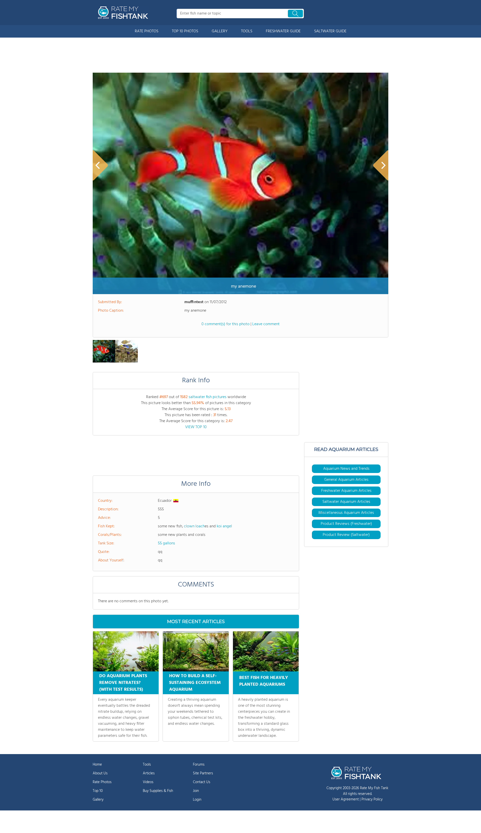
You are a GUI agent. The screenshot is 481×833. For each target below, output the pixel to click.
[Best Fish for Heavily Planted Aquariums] (266, 651)
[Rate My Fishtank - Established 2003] (124, 12)
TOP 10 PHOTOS (185, 31)
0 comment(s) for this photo (225, 324)
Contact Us (201, 782)
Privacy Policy (372, 799)
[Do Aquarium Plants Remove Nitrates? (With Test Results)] (126, 651)
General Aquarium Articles (346, 480)
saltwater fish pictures (207, 397)
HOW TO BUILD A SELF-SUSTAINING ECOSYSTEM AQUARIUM (195, 683)
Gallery (98, 800)
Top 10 (98, 791)
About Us (100, 773)
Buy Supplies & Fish (158, 791)
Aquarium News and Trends (346, 468)
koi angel (224, 526)
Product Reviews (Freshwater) (346, 524)
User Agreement (345, 799)
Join (196, 791)
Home (97, 765)
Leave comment (266, 324)
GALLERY (219, 31)
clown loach (194, 526)
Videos (148, 782)
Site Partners (203, 773)
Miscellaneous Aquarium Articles (346, 513)
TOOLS (246, 31)
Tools (147, 765)
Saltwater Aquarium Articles (346, 502)
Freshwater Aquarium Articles (346, 491)
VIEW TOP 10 (196, 427)
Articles (149, 773)
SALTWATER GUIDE (330, 31)
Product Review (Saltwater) (346, 535)
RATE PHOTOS (146, 31)
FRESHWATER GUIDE (283, 31)
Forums (198, 765)
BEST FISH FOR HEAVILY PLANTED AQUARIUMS (263, 681)
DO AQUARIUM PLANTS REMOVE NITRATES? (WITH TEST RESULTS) (123, 683)
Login (197, 800)
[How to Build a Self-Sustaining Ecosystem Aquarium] (195, 651)
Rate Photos (102, 782)
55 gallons (166, 543)
